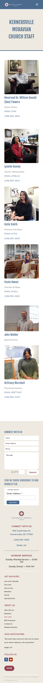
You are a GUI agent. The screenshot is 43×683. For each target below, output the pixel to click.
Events (6, 595)
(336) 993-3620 (12, 116)
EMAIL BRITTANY (13, 392)
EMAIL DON (10, 111)
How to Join (8, 588)
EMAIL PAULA (11, 291)
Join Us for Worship (11, 581)
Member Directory (10, 627)
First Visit (7, 585)
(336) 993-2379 (12, 397)
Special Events (9, 599)
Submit (32, 472)
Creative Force (12, 680)
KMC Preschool (9, 621)
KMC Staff (8, 617)
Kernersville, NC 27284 (21, 534)
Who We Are (9, 610)
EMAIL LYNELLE (12, 176)
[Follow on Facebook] (6, 659)
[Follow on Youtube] (11, 659)
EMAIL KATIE (10, 233)
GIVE (9, 668)
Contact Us (8, 624)
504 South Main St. (21, 530)
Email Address (14, 493)
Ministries (7, 592)
